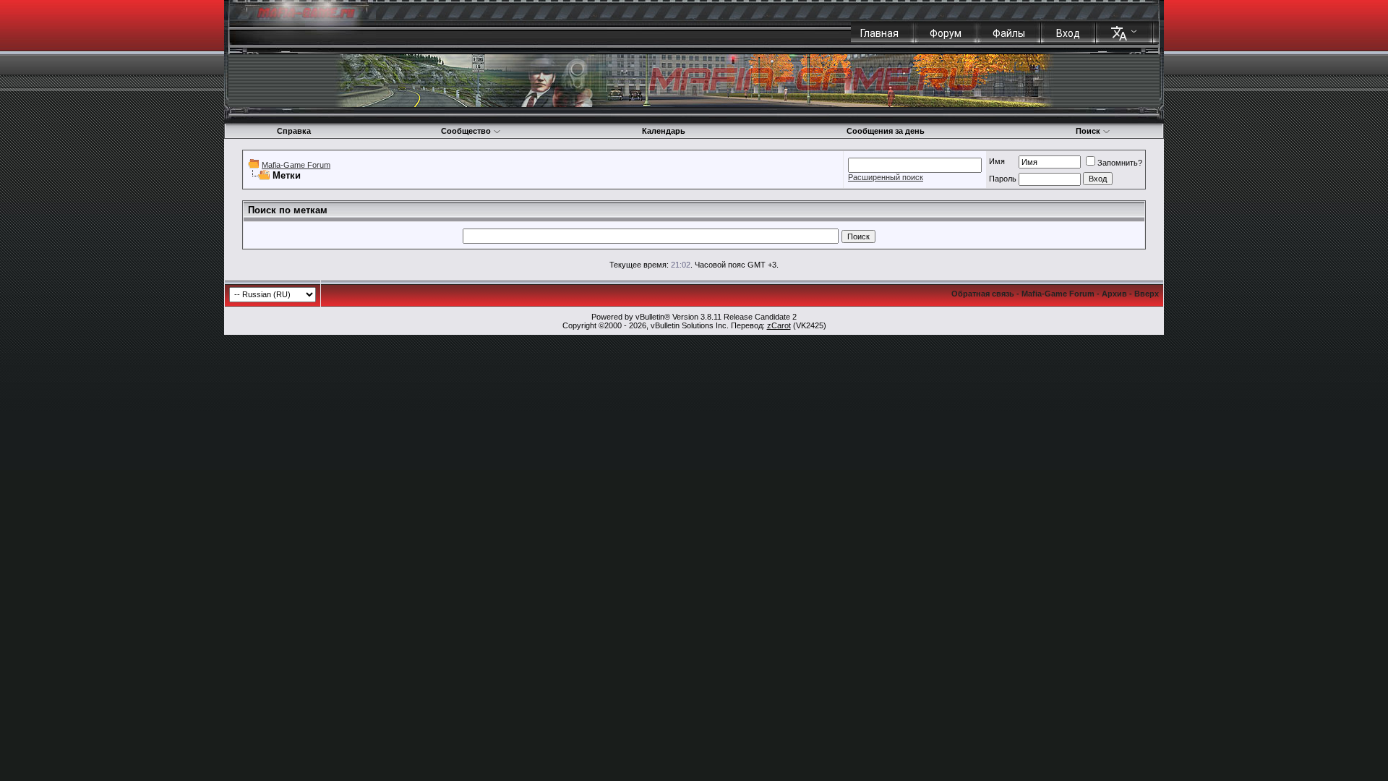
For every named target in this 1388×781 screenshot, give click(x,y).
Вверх (1146, 293)
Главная (879, 33)
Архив (1114, 293)
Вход (1068, 33)
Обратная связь (982, 293)
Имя (997, 161)
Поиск (1088, 131)
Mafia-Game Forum (296, 165)
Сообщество (466, 131)
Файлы (1009, 33)
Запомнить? (1119, 162)
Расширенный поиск (885, 177)
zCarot (779, 325)
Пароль (1002, 178)
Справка (294, 131)
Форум (945, 33)
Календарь (663, 131)
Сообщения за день (886, 131)
